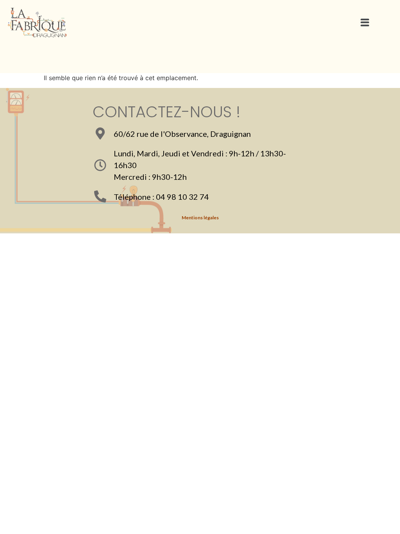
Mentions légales (200, 217)
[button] (364, 22)
